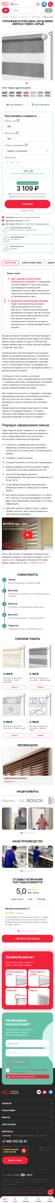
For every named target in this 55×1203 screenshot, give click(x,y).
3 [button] (25, 833)
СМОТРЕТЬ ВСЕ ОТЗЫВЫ (27, 938)
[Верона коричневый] (19, 94)
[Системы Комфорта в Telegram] (50, 1092)
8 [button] (32, 931)
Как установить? (42, 104)
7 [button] (33, 833)
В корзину (27, 204)
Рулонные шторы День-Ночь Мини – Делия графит (40, 679)
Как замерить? (16, 104)
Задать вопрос (15, 1160)
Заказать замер (38, 4)
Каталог (5, 10)
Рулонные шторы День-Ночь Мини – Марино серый (38, 728)
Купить (14, 687)
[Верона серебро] (34, 94)
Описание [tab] (10, 262)
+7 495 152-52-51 (14, 1141)
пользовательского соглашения (32, 1193)
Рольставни (8, 1110)
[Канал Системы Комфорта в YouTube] (44, 1092)
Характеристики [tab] (32, 262)
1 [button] (26, 83)
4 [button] (27, 833)
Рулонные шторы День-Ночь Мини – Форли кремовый (12, 680)
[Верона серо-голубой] (41, 94)
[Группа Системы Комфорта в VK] (39, 1092)
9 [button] (34, 931)
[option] (27, 55)
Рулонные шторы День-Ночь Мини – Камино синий (14, 727)
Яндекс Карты (17, 899)
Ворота (6, 1117)
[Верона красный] (26, 94)
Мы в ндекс (33, 892)
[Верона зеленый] (12, 94)
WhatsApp (41, 899)
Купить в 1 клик (27, 210)
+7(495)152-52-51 (37, 563)
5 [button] (29, 833)
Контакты (7, 1131)
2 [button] (28, 83)
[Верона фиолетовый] (48, 94)
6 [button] (31, 833)
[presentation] (27, 126)
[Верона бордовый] (5, 94)
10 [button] (36, 931)
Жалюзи (6, 1103)
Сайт (30, 899)
